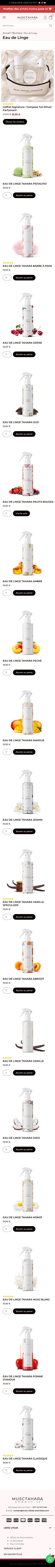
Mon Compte (17, 1544)
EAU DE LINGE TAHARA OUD (21, 422)
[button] (27, 1528)
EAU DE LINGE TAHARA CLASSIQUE (25, 1458)
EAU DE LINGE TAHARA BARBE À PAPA (27, 265)
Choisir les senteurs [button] (15, 122)
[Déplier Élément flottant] (50, 1559)
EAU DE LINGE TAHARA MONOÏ (22, 1217)
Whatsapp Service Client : (27, 1507)
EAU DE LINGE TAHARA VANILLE (23, 1061)
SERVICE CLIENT (12, 1548)
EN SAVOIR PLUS (13, 1554)
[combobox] (25, 25)
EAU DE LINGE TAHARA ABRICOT (23, 978)
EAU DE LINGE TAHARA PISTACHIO (25, 183)
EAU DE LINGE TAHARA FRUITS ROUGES (28, 501)
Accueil (6, 33)
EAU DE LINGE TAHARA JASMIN (22, 819)
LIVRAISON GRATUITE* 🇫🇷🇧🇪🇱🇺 (27, 3)
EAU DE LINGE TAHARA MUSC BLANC (26, 1299)
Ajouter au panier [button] (24, 195)
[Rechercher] (50, 25)
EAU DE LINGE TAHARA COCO (21, 1137)
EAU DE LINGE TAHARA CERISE (22, 342)
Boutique (17, 33)
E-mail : (27, 1510)
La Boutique (16, 1540)
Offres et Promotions (21, 1537)
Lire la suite (21, 513)
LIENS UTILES (11, 1527)
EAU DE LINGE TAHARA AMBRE (22, 581)
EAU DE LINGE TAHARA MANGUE (23, 740)
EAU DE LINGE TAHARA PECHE (22, 660)
